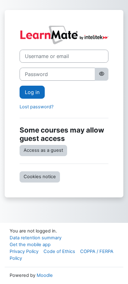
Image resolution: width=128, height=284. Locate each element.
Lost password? (36, 107)
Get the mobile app (30, 244)
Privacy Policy (24, 251)
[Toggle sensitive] (101, 74)
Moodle (45, 275)
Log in (32, 92)
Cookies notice (40, 176)
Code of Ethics (59, 251)
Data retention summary (36, 238)
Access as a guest (43, 150)
